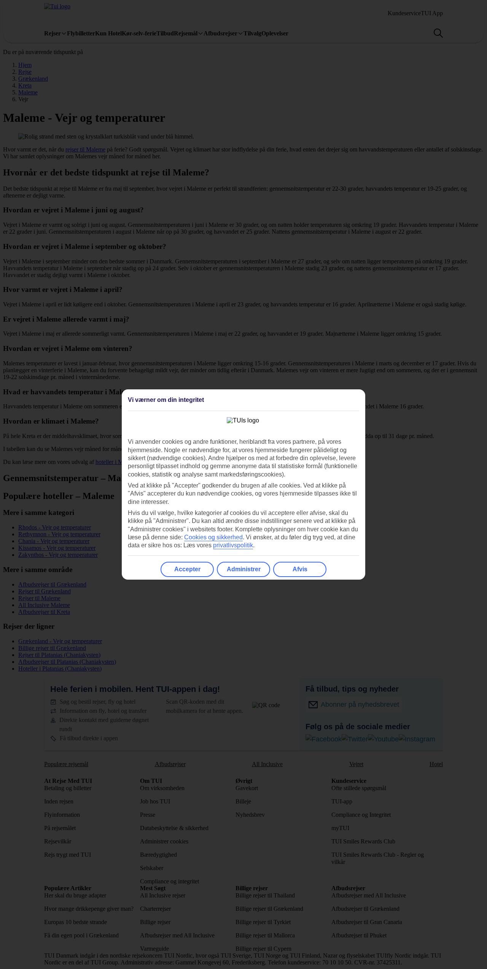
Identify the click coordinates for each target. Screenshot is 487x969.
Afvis (300, 569)
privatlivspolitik (233, 545)
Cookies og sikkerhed (213, 537)
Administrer (244, 569)
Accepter (187, 569)
